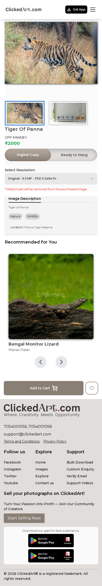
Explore (42, 476)
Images (41, 469)
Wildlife (32, 216)
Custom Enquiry (80, 469)
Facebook (12, 462)
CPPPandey (16, 137)
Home (40, 462)
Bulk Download (80, 462)
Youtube (11, 483)
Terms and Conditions (22, 441)
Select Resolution (20, 170)
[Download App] (51, 540)
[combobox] (51, 178)
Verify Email (77, 476)
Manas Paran (19, 350)
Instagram (12, 469)
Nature (15, 216)
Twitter (10, 476)
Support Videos (80, 483)
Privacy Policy (54, 441)
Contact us (44, 483)
